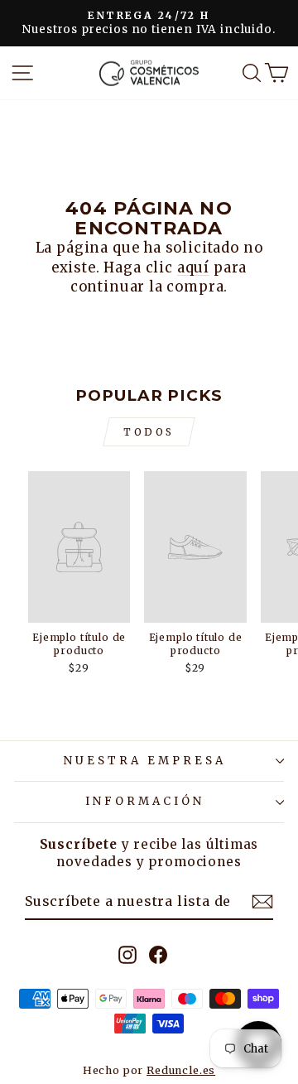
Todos (149, 432)
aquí (193, 268)
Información (144, 801)
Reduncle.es (181, 1070)
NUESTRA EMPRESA (145, 761)
